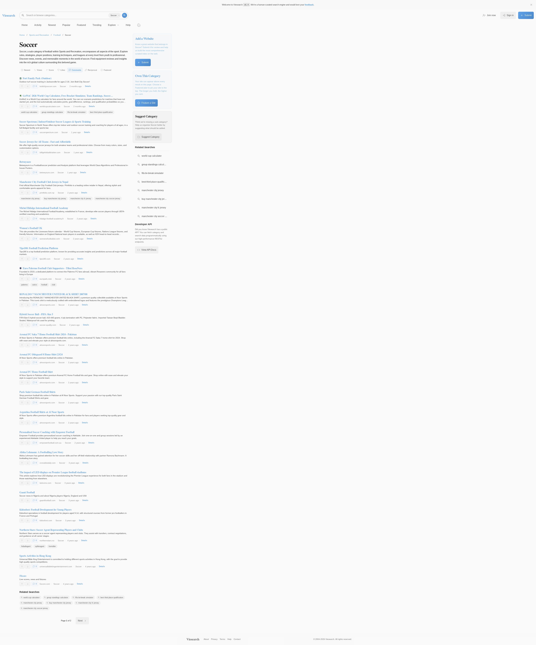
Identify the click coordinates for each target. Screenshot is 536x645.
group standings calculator (52, 112)
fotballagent (26, 546)
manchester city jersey (30, 198)
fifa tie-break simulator (76, 112)
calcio (34, 285)
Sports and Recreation (39, 35)
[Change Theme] (139, 25)
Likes (62, 70)
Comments (76, 70)
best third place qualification (101, 112)
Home (22, 35)
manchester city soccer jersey (108, 198)
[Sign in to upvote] (22, 86)
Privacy (214, 639)
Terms (222, 639)
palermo (24, 285)
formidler (52, 546)
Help (229, 639)
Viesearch (8, 15)
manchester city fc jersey (80, 198)
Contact (237, 639)
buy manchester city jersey (55, 198)
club (53, 285)
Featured (107, 70)
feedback (309, 4)
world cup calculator (29, 112)
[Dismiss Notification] (531, 4)
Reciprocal (92, 70)
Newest (27, 70)
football (44, 285)
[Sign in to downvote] (27, 86)
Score (51, 70)
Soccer (63, 86)
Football (57, 35)
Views (39, 70)
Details (88, 86)
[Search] (124, 15)
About (206, 639)
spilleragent (39, 546)
